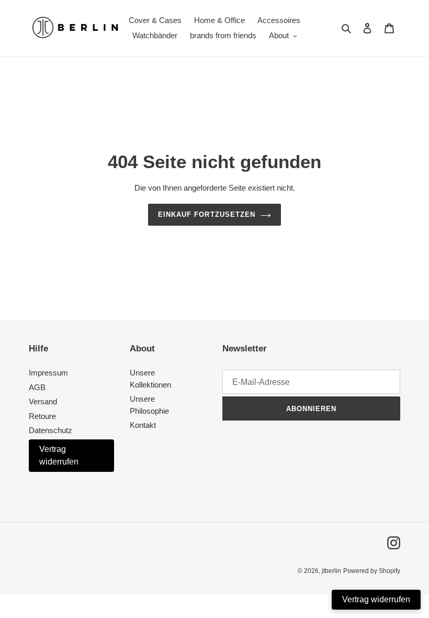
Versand (43, 401)
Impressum (48, 372)
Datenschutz (50, 430)
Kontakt (143, 425)
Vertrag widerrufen (58, 455)
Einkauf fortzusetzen (206, 214)
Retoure (42, 416)
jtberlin (331, 571)
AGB (37, 387)
